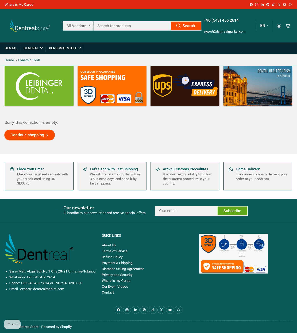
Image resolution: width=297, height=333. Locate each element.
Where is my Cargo (116, 281)
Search (188, 25)
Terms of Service (114, 251)
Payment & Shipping (117, 263)
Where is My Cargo (19, 4)
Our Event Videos (115, 286)
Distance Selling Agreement (123, 269)
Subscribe (232, 211)
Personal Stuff (63, 48)
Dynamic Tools (29, 60)
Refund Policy (112, 257)
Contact (108, 292)
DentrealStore (28, 327)
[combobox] (147, 26)
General (31, 48)
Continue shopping (27, 135)
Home (9, 60)
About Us (109, 245)
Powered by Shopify (56, 327)
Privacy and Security (117, 275)
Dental (11, 48)
